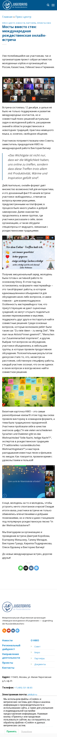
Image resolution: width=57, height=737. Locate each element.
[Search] (48, 5)
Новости (20, 23)
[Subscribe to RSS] (4, 631)
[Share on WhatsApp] (20, 568)
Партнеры (31, 23)
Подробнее (26, 731)
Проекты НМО (44, 23)
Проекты (7, 662)
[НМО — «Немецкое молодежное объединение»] (16, 5)
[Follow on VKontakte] (13, 631)
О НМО (35, 640)
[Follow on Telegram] (17, 631)
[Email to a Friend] (25, 568)
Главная (7, 16)
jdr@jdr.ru (32, 694)
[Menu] (53, 5)
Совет (37, 646)
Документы (40, 664)
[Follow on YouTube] (9, 631)
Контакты (8, 667)
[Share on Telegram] (36, 568)
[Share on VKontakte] (31, 568)
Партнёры (39, 658)
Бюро (37, 652)
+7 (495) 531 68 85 (23, 687)
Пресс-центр (23, 16)
